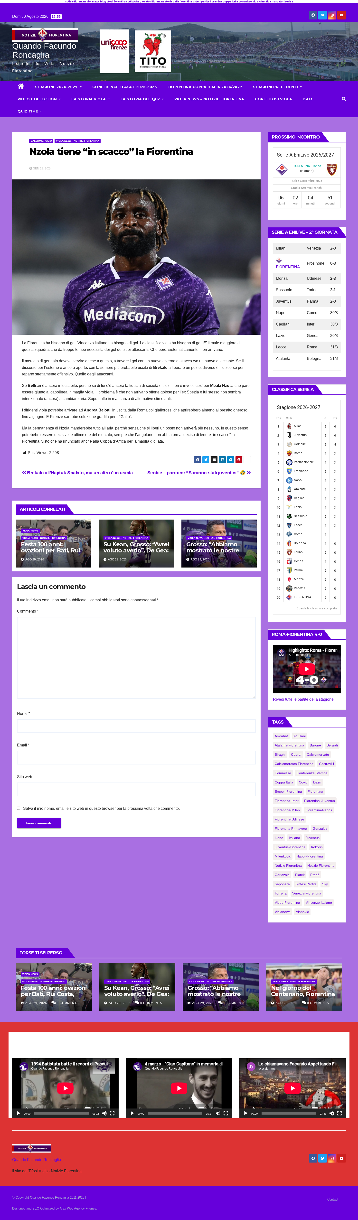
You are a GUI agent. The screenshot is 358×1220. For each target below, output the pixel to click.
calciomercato (318, 754)
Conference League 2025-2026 (124, 87)
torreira (281, 893)
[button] (344, 99)
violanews (282, 912)
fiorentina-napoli (318, 810)
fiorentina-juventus (319, 801)
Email (23, 745)
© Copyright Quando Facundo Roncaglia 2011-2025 (48, 1197)
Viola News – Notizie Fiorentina (209, 99)
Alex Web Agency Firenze (78, 1208)
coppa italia (284, 782)
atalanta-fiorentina (289, 745)
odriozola (282, 875)
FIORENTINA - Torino (307, 166)
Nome (23, 713)
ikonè (279, 838)
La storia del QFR (141, 99)
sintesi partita (306, 884)
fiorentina (315, 791)
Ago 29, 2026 (36, 1003)
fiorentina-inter (287, 801)
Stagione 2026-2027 (57, 87)
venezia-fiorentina (306, 893)
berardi (332, 745)
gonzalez (320, 828)
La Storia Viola (89, 99)
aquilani (299, 736)
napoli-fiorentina (309, 856)
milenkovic (283, 856)
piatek (300, 875)
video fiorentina (287, 902)
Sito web (24, 777)
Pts (335, 418)
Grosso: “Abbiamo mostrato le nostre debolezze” (212, 550)
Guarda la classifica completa (317, 608)
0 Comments (68, 1003)
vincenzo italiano (319, 902)
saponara (282, 884)
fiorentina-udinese (289, 819)
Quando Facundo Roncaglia (44, 50)
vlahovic (302, 912)
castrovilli (326, 764)
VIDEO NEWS (30, 530)
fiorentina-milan (287, 810)
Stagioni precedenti (276, 87)
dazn (317, 782)
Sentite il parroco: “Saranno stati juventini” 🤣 (197, 472)
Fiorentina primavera (291, 828)
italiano (294, 838)
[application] (65, 1088)
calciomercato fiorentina (294, 764)
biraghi (280, 754)
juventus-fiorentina (290, 847)
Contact (332, 1199)
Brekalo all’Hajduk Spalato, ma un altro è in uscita (79, 472)
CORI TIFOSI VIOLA (273, 99)
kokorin (317, 847)
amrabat (281, 736)
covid (303, 782)
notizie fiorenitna (288, 865)
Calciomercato (41, 141)
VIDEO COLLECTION (38, 99)
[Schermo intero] (112, 1113)
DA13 (307, 99)
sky (325, 884)
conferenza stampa (312, 773)
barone (315, 745)
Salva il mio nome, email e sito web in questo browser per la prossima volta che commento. (101, 808)
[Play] (18, 1113)
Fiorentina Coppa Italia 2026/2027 (205, 87)
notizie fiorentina (320, 865)
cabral (296, 754)
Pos (278, 418)
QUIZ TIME (28, 111)
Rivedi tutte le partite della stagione (303, 699)
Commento (27, 611)
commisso (283, 773)
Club (289, 418)
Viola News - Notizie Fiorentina (77, 141)
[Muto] (104, 1113)
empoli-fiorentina (288, 791)
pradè (315, 875)
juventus (313, 838)
